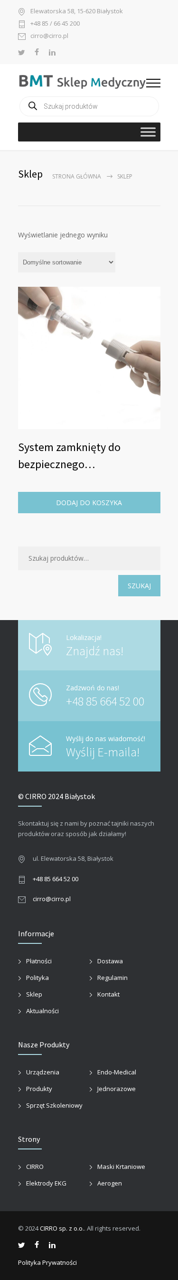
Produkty (39, 1088)
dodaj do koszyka (89, 502)
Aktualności (42, 1011)
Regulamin (112, 977)
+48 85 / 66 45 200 (55, 24)
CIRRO (35, 1166)
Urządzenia (42, 1072)
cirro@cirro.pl (49, 36)
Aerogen (109, 1183)
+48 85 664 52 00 (105, 701)
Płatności (39, 961)
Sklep (34, 994)
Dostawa (110, 961)
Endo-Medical (116, 1072)
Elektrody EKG (46, 1183)
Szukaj (139, 585)
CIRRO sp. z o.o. (62, 1228)
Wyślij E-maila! (103, 752)
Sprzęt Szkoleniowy (54, 1105)
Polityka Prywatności (47, 1262)
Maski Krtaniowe (121, 1166)
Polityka (37, 977)
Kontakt (108, 994)
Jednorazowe (116, 1088)
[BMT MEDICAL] (82, 81)
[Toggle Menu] (148, 131)
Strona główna (76, 176)
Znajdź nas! (94, 651)
